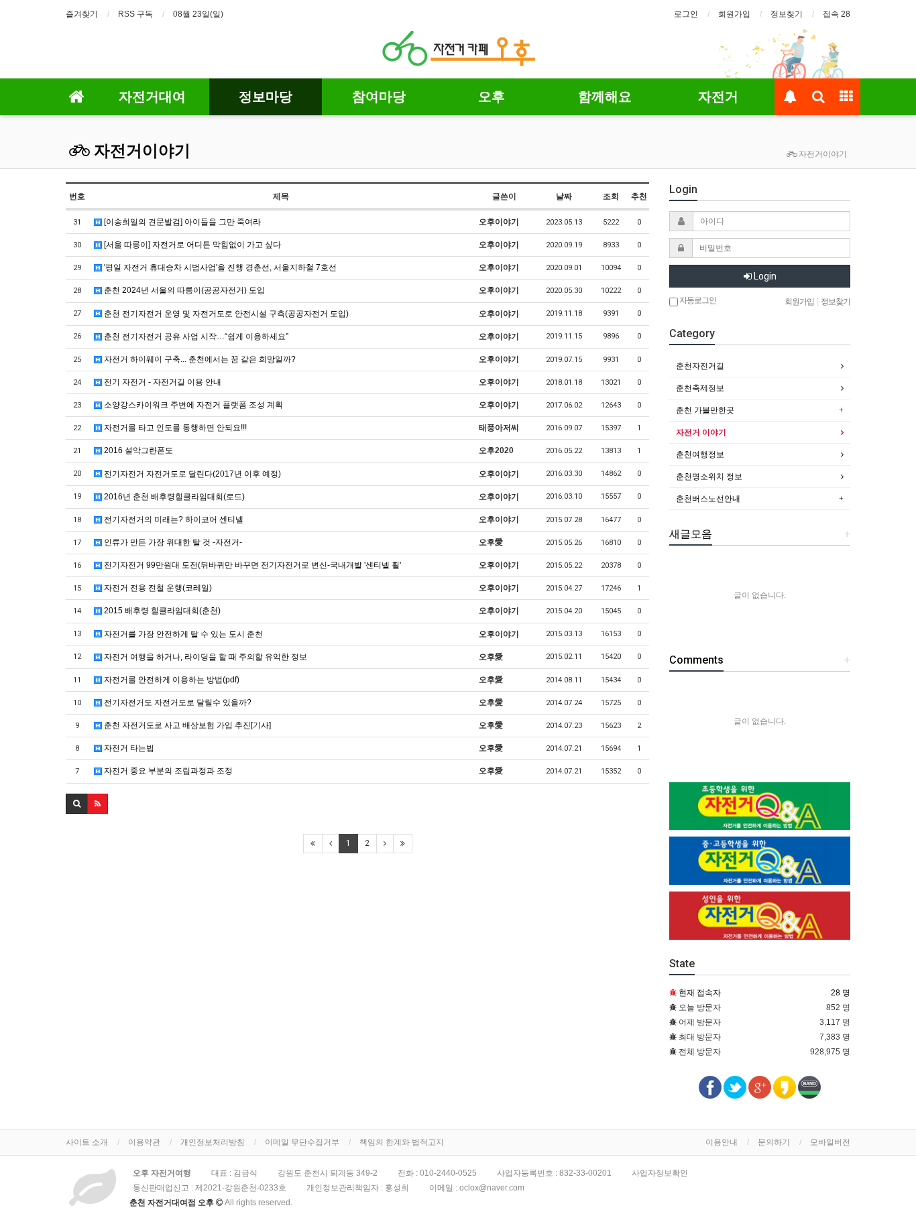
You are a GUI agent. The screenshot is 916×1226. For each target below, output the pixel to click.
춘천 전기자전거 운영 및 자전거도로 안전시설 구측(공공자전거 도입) (225, 313)
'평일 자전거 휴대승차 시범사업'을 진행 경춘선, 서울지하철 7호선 (219, 267)
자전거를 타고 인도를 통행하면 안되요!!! (174, 427)
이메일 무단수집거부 (302, 1142)
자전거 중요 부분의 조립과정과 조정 (167, 771)
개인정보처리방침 (212, 1142)
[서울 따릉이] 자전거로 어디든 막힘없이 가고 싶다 (191, 244)
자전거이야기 (140, 150)
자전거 (718, 96)
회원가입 (734, 14)
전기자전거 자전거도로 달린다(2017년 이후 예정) (191, 474)
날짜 (564, 196)
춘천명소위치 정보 (709, 476)
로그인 (686, 14)
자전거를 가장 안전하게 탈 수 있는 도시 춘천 (182, 634)
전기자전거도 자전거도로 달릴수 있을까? (176, 702)
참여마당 (379, 96)
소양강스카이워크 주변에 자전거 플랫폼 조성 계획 (192, 405)
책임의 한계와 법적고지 (401, 1142)
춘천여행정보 (700, 454)
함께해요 (605, 96)
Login (764, 276)
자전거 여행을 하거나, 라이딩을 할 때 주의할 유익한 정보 (204, 657)
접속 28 (836, 14)
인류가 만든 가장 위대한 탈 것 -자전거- (172, 542)
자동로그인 (697, 300)
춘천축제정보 (700, 388)
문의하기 (774, 1142)
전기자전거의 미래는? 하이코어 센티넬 (172, 519)
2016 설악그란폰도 (137, 450)
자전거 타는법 (128, 748)
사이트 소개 (87, 1142)
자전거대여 (152, 96)
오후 (491, 96)
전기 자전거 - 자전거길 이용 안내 (161, 382)
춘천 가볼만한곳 (705, 410)
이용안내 (721, 1142)
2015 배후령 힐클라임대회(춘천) (161, 610)
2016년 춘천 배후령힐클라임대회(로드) (173, 496)
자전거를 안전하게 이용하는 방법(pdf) (170, 679)
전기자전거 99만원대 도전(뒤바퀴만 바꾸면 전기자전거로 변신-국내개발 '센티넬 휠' (251, 565)
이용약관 (144, 1142)
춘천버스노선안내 (708, 498)
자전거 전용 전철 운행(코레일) (157, 588)
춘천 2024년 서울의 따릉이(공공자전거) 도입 (183, 290)
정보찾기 (786, 14)
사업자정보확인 (660, 1173)
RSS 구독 (135, 14)
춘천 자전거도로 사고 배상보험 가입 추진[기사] (186, 725)
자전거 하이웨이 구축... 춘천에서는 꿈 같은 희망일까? (199, 359)
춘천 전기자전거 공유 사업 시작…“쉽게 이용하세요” (195, 336)
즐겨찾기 (82, 14)
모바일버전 (830, 1142)
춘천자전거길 (700, 366)
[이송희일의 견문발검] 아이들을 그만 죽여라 (181, 222)
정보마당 (265, 96)
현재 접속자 (700, 992)
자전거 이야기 (701, 432)
